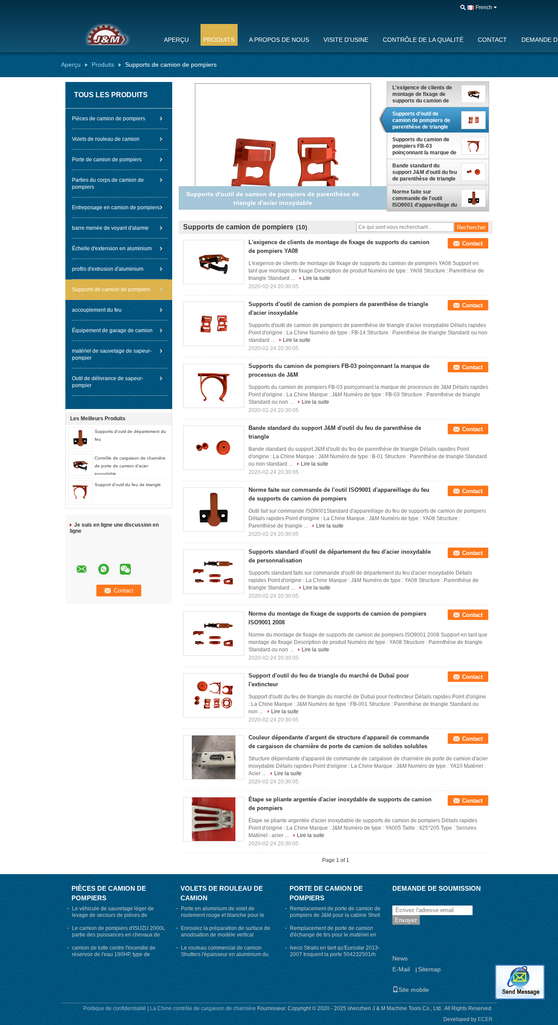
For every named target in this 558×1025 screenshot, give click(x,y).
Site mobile (413, 989)
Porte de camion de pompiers (107, 160)
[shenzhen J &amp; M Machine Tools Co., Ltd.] (107, 34)
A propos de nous (279, 39)
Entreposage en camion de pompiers (116, 207)
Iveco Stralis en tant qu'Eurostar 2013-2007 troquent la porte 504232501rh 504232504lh (335, 954)
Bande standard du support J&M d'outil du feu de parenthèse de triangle (424, 172)
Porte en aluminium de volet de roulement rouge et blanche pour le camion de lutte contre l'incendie (222, 915)
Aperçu (176, 39)
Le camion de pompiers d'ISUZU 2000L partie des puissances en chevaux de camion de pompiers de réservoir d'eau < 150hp (118, 938)
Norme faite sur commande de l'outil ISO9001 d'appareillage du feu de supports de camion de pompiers (424, 198)
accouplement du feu (97, 310)
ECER (485, 1019)
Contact (492, 39)
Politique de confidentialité (114, 1008)
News (400, 958)
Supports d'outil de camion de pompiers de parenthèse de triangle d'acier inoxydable (421, 120)
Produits (219, 39)
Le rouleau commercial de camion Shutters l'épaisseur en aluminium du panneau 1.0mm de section (225, 954)
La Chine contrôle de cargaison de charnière (203, 1008)
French (484, 7)
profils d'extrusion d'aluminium (107, 269)
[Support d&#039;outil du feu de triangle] (80, 491)
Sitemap (429, 969)
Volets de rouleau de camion (106, 139)
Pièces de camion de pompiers (108, 119)
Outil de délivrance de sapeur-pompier (107, 381)
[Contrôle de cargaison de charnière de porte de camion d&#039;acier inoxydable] (80, 464)
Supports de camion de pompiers (111, 289)
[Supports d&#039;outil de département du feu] (80, 438)
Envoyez (406, 920)
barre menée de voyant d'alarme (110, 228)
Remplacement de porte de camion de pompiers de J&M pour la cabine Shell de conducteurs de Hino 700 (335, 915)
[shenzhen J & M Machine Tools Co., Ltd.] (463, 8)
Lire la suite (316, 278)
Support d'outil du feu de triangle (128, 484)
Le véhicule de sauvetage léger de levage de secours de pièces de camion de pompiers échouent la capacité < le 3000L (113, 918)
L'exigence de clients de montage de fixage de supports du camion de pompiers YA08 (422, 94)
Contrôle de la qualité (423, 39)
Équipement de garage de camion (112, 330)
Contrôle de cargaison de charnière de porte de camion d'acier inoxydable (130, 466)
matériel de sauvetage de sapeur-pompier (112, 354)
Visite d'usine (345, 39)
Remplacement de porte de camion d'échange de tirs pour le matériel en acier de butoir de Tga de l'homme (333, 934)
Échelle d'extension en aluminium (112, 248)
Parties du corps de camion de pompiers (108, 183)
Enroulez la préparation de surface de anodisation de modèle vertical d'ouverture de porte (225, 934)
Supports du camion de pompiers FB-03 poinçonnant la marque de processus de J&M (424, 146)
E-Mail (401, 969)
